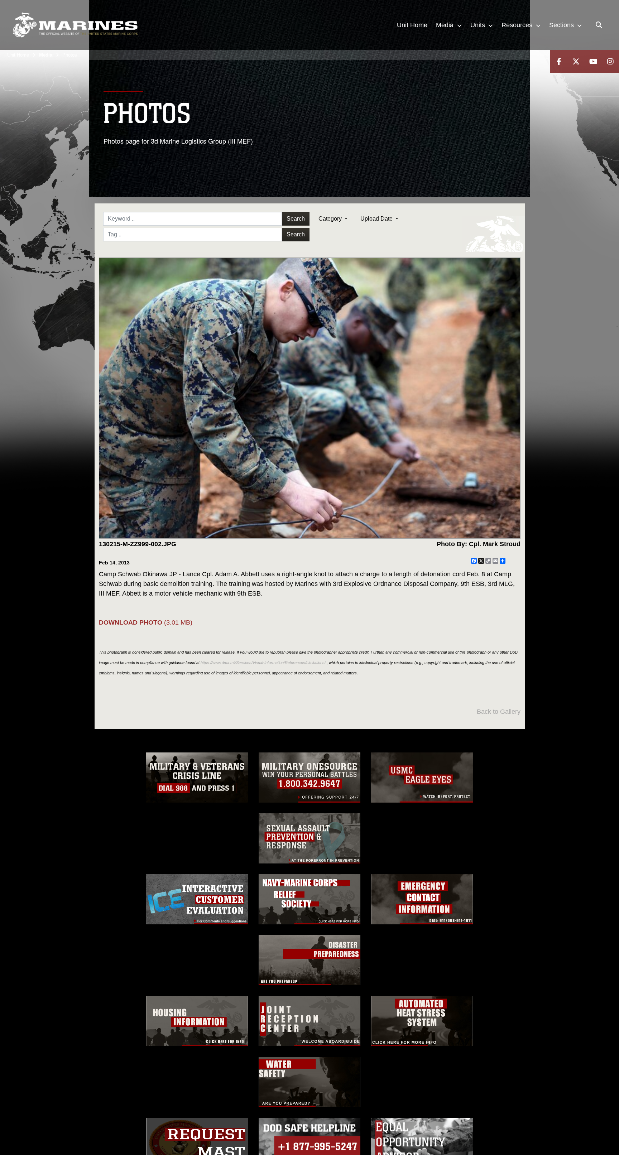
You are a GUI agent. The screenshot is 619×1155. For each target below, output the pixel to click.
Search (296, 219)
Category (330, 219)
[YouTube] (593, 61)
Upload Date (377, 219)
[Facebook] (558, 61)
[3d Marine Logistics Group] (75, 25)
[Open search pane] (598, 25)
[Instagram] (610, 61)
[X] (576, 61)
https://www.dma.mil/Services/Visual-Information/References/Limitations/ (263, 662)
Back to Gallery (498, 711)
